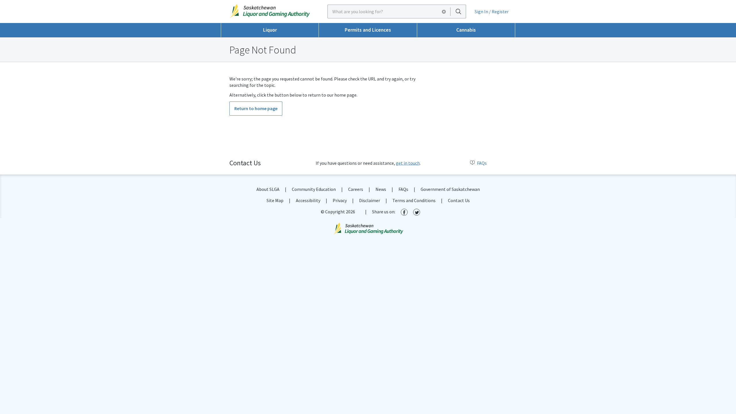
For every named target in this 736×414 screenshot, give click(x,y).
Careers (355, 189)
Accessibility (308, 200)
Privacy (340, 200)
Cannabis (466, 30)
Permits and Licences (368, 30)
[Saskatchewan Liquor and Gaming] (270, 11)
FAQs (482, 163)
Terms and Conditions (414, 200)
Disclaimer (369, 200)
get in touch (408, 163)
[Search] (458, 11)
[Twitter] (416, 212)
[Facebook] (404, 212)
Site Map (275, 200)
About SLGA (267, 189)
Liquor (270, 30)
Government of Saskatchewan (450, 189)
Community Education (314, 189)
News (380, 189)
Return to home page (255, 108)
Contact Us (459, 200)
